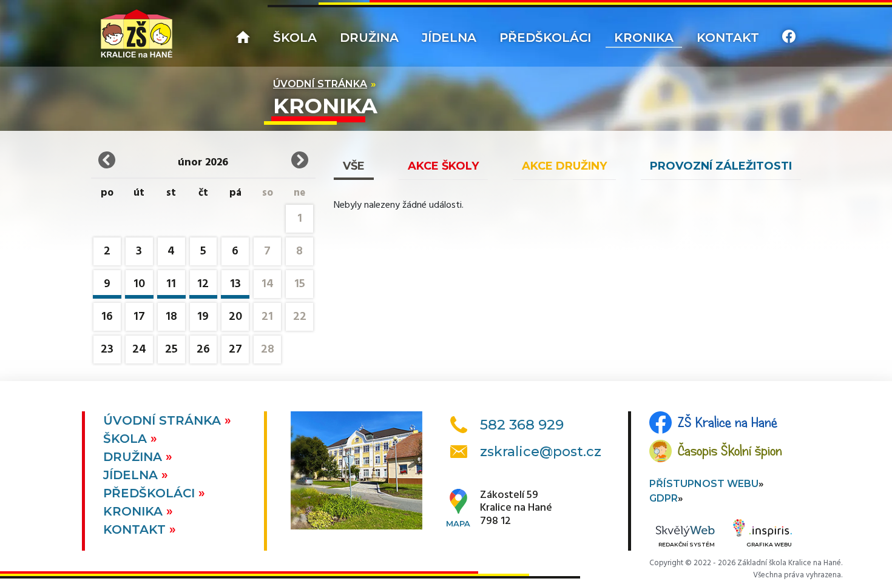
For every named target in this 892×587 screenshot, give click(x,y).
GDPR (663, 498)
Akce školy (443, 166)
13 (235, 284)
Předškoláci (545, 37)
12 (203, 284)
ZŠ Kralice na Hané (727, 422)
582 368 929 (522, 424)
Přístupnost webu (704, 483)
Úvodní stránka (320, 84)
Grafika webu (769, 544)
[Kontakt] (789, 38)
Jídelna (449, 37)
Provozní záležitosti (721, 166)
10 (139, 284)
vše (354, 166)
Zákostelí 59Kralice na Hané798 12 (516, 508)
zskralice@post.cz (540, 451)
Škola (295, 37)
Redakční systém (686, 544)
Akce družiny (564, 166)
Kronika (644, 37)
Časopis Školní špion (730, 450)
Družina (369, 37)
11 (171, 284)
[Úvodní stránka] (136, 33)
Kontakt (728, 37)
